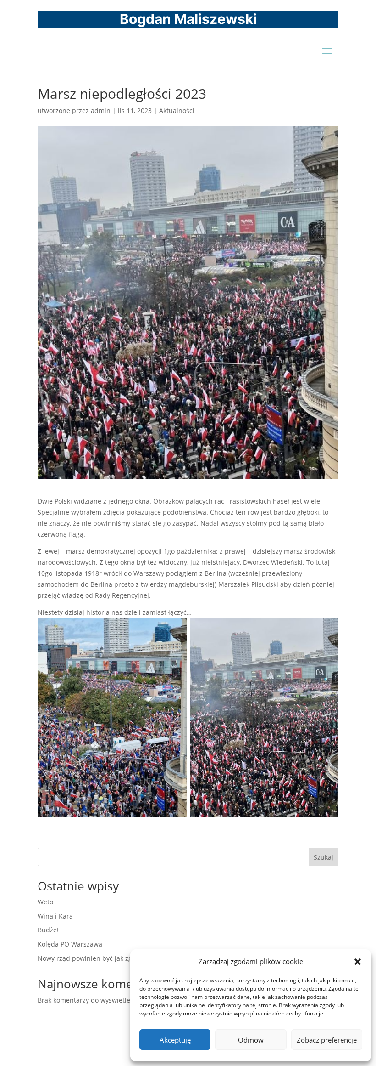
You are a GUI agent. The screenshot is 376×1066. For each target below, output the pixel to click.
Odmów (251, 1039)
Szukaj (323, 857)
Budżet (48, 929)
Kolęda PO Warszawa (70, 944)
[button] (357, 961)
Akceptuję (175, 1039)
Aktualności (176, 110)
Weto (45, 901)
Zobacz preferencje (327, 1039)
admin (101, 110)
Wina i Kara (55, 916)
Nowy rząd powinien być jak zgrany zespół (102, 958)
